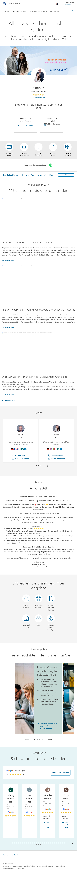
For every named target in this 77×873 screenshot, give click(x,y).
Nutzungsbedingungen (45, 866)
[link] (38, 149)
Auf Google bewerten (60, 773)
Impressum (7, 866)
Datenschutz (17, 866)
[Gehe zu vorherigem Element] (30, 465)
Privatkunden (13, 3)
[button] (38, 75)
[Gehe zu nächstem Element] (47, 465)
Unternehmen (60, 866)
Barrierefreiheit (29, 866)
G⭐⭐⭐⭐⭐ (38, 529)
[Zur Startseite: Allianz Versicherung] (4, 3)
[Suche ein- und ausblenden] (72, 11)
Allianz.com (20, 869)
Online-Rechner (8, 869)
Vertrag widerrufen (10, 855)
